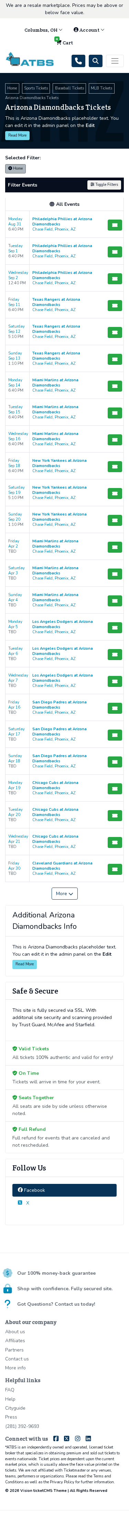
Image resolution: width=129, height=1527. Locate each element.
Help (10, 1399)
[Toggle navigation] (115, 61)
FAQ (9, 1390)
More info (15, 1368)
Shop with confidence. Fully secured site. (64, 1288)
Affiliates (15, 1340)
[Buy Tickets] (115, 225)
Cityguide (15, 1408)
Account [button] (89, 30)
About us (15, 1331)
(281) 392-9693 (22, 1426)
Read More (17, 135)
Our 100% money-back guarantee (56, 1273)
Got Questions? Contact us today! (56, 1304)
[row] (64, 224)
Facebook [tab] (34, 1190)
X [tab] (27, 1203)
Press (11, 1417)
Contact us (17, 1359)
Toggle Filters (106, 184)
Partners (14, 1350)
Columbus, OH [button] (41, 30)
